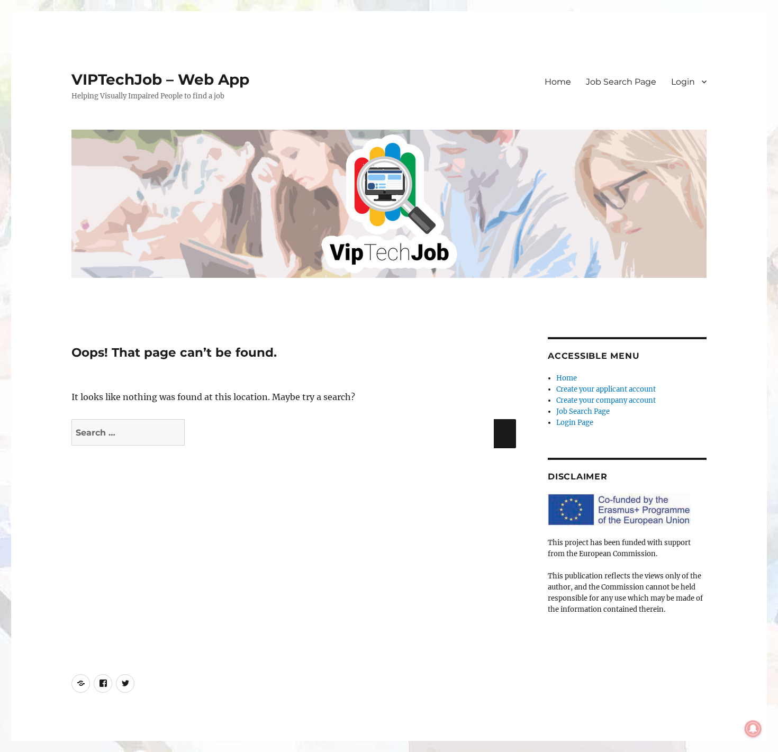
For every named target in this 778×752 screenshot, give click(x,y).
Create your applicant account (606, 389)
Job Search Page (621, 82)
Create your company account (606, 400)
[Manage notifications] (753, 728)
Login (683, 82)
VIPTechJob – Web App (160, 79)
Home (558, 82)
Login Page (574, 422)
